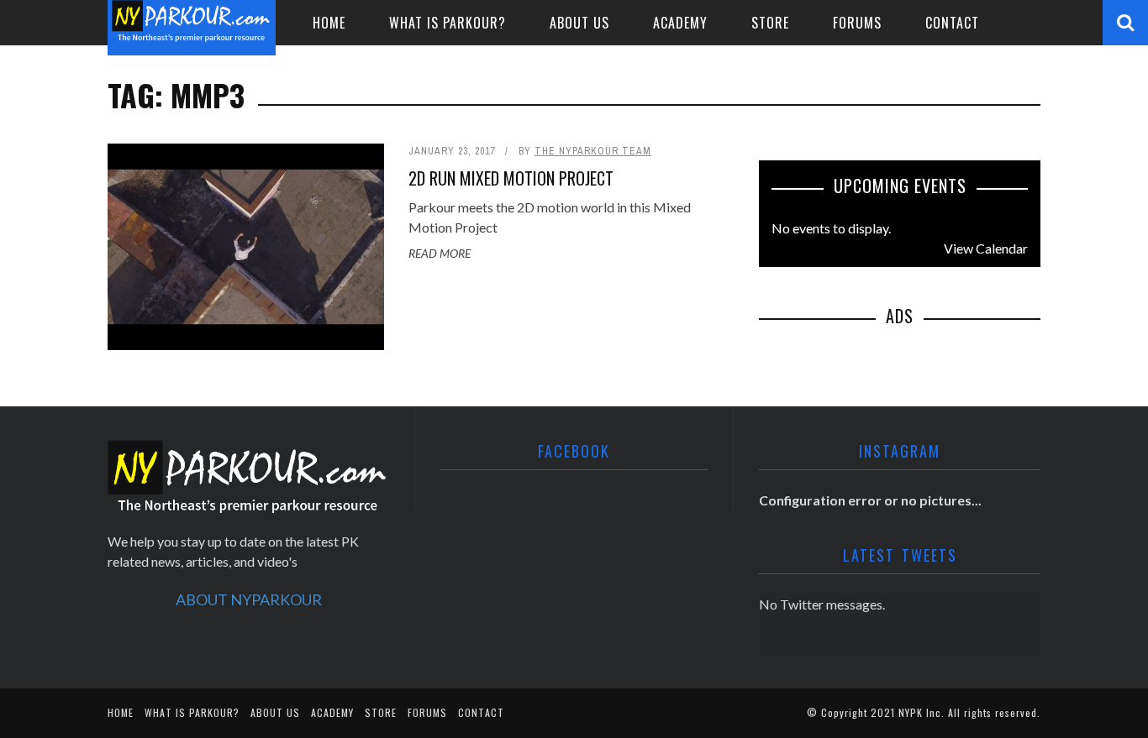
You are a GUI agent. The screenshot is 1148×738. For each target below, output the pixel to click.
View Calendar (986, 248)
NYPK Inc (919, 712)
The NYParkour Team (593, 151)
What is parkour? (447, 23)
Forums (857, 23)
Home (329, 23)
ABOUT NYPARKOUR (249, 599)
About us (579, 23)
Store (770, 23)
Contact (952, 23)
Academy (680, 23)
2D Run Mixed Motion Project (510, 178)
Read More (439, 253)
